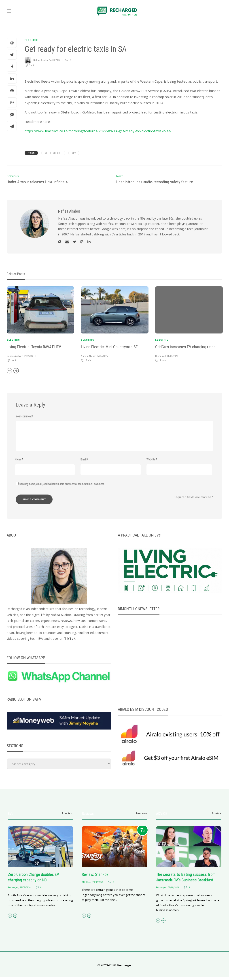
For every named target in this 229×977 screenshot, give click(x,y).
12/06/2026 (28, 356)
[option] (40, 325)
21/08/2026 (173, 887)
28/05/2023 (172, 356)
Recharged (160, 356)
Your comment (24, 416)
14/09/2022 (54, 60)
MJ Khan (86, 882)
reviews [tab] (141, 813)
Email (84, 459)
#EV (74, 153)
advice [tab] (216, 813)
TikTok (70, 638)
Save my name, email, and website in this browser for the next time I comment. (62, 484)
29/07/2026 (97, 882)
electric (31, 40)
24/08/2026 (25, 887)
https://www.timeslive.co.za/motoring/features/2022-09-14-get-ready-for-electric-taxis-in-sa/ (98, 131)
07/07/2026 (102, 356)
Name (19, 459)
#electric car (53, 153)
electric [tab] (67, 813)
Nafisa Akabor (40, 60)
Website (151, 459)
